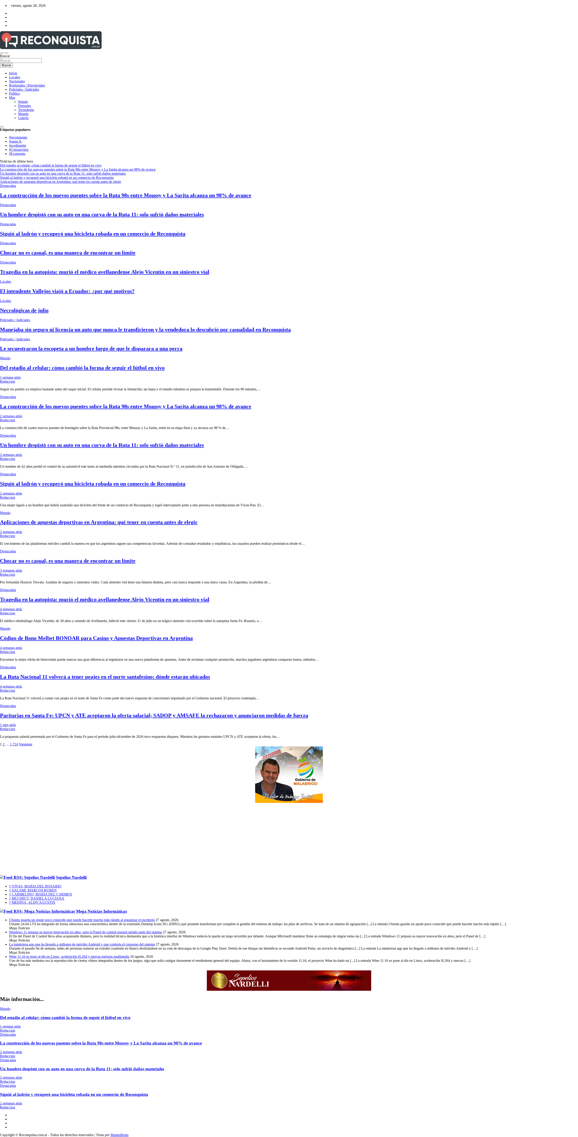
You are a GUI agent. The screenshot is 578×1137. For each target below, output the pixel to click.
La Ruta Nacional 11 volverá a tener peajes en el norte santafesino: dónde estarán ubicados (105, 677)
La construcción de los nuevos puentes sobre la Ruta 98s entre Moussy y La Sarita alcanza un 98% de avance (125, 195)
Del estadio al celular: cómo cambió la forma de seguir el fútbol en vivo (82, 368)
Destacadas (8, 186)
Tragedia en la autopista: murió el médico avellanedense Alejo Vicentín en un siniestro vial (104, 272)
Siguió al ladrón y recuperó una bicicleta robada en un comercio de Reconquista (92, 234)
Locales (14, 77)
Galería (23, 118)
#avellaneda (17, 145)
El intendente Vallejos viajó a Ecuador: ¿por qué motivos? (67, 291)
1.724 (14, 744)
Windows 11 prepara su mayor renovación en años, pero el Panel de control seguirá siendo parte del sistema (85, 932)
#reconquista (18, 137)
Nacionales (17, 81)
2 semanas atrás (11, 416)
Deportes (24, 106)
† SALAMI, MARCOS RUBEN (33, 890)
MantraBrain (119, 1135)
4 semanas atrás (11, 609)
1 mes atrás (8, 725)
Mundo (23, 114)
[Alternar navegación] (2, 53)
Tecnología (26, 110)
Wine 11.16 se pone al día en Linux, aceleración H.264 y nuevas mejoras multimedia (69, 956)
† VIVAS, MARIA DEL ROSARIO (35, 886)
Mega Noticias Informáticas (101, 911)
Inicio (13, 73)
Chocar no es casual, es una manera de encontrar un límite (67, 253)
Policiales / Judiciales (24, 89)
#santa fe (15, 141)
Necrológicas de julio (24, 310)
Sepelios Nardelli (71, 877)
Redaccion (7, 381)
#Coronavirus (18, 149)
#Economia (17, 154)
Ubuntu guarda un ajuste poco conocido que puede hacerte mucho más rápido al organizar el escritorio (82, 920)
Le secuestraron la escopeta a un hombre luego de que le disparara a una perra (91, 348)
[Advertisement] (289, 839)
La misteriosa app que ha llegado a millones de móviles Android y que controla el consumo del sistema (82, 944)
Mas (12, 97)
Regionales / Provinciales (27, 85)
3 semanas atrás (11, 570)
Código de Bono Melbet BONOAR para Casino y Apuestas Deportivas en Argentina (96, 638)
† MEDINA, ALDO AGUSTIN (32, 902)
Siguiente (25, 744)
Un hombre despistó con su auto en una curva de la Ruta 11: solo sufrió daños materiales (102, 214)
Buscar (5, 56)
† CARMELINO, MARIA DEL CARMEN (40, 894)
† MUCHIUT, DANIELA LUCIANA (36, 898)
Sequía (23, 102)
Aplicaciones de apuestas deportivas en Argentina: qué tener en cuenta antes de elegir (99, 522)
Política (14, 93)
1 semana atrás (10, 377)
